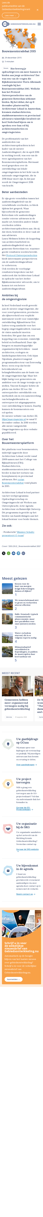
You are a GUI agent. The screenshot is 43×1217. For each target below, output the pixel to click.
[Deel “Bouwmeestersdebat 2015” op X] (3, 553)
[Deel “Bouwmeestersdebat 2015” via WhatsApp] (8, 553)
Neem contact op (24, 894)
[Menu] (39, 24)
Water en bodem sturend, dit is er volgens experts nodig (25, 635)
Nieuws (6, 68)
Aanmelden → (13, 979)
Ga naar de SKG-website (27, 849)
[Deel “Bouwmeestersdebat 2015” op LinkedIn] (18, 553)
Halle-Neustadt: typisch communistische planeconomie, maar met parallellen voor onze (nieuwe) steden (26, 619)
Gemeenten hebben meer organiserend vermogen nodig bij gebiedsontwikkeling (17, 704)
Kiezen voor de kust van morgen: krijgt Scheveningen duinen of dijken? (24, 587)
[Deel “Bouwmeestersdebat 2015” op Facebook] (13, 553)
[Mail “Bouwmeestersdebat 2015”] (23, 553)
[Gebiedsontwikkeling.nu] (17, 24)
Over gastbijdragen (25, 765)
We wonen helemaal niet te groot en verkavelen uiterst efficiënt (27, 602)
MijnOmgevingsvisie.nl (14, 419)
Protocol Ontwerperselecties (21, 255)
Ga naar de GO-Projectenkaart (23, 809)
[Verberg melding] (38, 10)
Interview (9, 717)
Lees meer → (10, 15)
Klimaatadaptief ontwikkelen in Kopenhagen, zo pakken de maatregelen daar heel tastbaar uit (26, 652)
